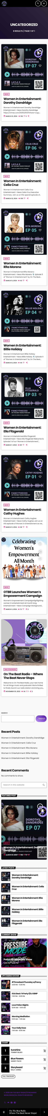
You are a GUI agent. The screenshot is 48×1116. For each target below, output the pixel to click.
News (6, 94)
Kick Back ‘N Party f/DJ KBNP (25, 994)
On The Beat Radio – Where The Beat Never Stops (23, 676)
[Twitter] (5, 1103)
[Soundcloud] (8, 1103)
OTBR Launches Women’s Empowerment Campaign (23, 594)
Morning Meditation (21, 1016)
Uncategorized (10, 669)
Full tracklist (8, 1076)
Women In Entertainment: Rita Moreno (22, 265)
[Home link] (4, 3)
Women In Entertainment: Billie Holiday (22, 347)
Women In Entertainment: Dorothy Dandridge (22, 101)
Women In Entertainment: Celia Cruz (22, 183)
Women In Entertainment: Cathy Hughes (22, 512)
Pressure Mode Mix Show (18, 959)
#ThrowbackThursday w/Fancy (26, 982)
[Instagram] (11, 1103)
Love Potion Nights (20, 1005)
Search (4, 713)
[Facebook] (15, 1103)
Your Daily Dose (19, 1028)
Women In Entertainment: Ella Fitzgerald (22, 430)
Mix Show (8, 955)
